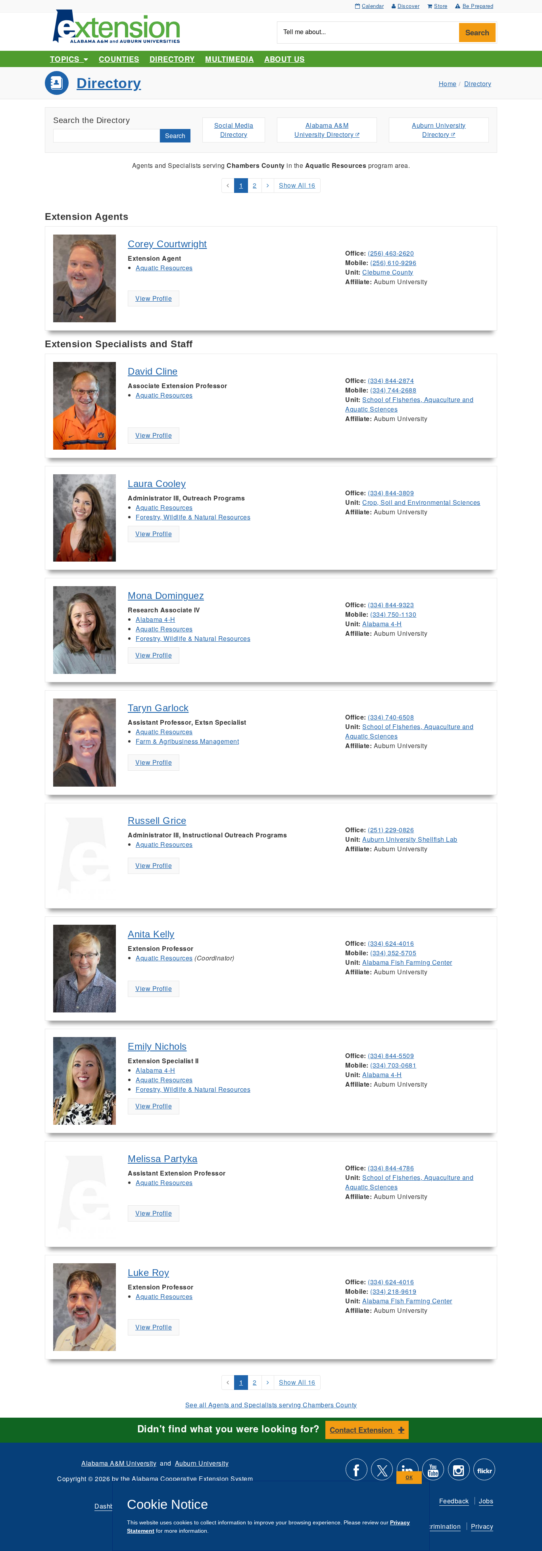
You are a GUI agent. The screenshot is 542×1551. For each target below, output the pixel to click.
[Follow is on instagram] (459, 1472)
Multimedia (229, 59)
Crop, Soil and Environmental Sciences (421, 502)
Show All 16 (297, 185)
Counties (119, 59)
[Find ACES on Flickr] (484, 1472)
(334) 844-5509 (391, 1055)
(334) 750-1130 (393, 614)
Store (441, 6)
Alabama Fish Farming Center (407, 962)
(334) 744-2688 (393, 389)
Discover (408, 6)
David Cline (153, 371)
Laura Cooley (157, 483)
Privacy (482, 1526)
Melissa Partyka (163, 1158)
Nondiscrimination (433, 1526)
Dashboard (111, 1506)
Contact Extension (362, 1429)
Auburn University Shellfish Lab (409, 839)
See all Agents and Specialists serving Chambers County (271, 1404)
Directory (172, 59)
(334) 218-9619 (393, 1291)
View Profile (153, 298)
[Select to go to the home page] (116, 25)
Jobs (486, 1500)
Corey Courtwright (167, 244)
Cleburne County (387, 272)
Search (477, 32)
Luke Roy (148, 1272)
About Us (284, 59)
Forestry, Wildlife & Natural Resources (193, 516)
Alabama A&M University (118, 1463)
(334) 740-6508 (391, 717)
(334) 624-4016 (391, 943)
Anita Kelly (151, 934)
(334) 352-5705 (393, 952)
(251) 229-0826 (391, 829)
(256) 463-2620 (391, 253)
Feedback (454, 1500)
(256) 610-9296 (393, 262)
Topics (67, 59)
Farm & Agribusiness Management (187, 741)
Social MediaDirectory (234, 130)
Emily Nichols (157, 1046)
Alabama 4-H (155, 619)
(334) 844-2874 (391, 380)
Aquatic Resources (164, 267)
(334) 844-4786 (391, 1167)
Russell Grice (157, 820)
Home (448, 83)
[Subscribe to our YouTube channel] (433, 1472)
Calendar (373, 6)
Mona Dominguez (166, 595)
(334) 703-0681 (393, 1065)
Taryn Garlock (158, 707)
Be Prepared (478, 6)
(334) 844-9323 (391, 604)
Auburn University (202, 1463)
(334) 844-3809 (391, 492)
